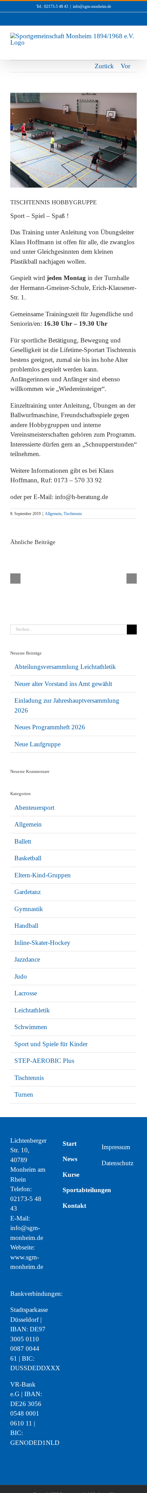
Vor (125, 66)
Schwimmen (30, 1026)
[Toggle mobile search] (121, 49)
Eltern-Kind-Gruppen (42, 875)
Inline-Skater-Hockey (42, 942)
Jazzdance (27, 959)
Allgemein (53, 513)
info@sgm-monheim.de (92, 6)
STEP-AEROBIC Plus (44, 1060)
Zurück (104, 66)
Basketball (27, 858)
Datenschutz (117, 1163)
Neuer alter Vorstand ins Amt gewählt (63, 683)
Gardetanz (27, 891)
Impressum (116, 1147)
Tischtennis (73, 513)
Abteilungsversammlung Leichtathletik (65, 666)
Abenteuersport (34, 807)
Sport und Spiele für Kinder (51, 1044)
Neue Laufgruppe (37, 744)
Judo (20, 976)
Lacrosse (25, 993)
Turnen (23, 1094)
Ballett (22, 841)
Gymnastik (28, 908)
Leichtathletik (32, 1010)
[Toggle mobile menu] (134, 49)
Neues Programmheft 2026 (49, 727)
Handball (26, 925)
